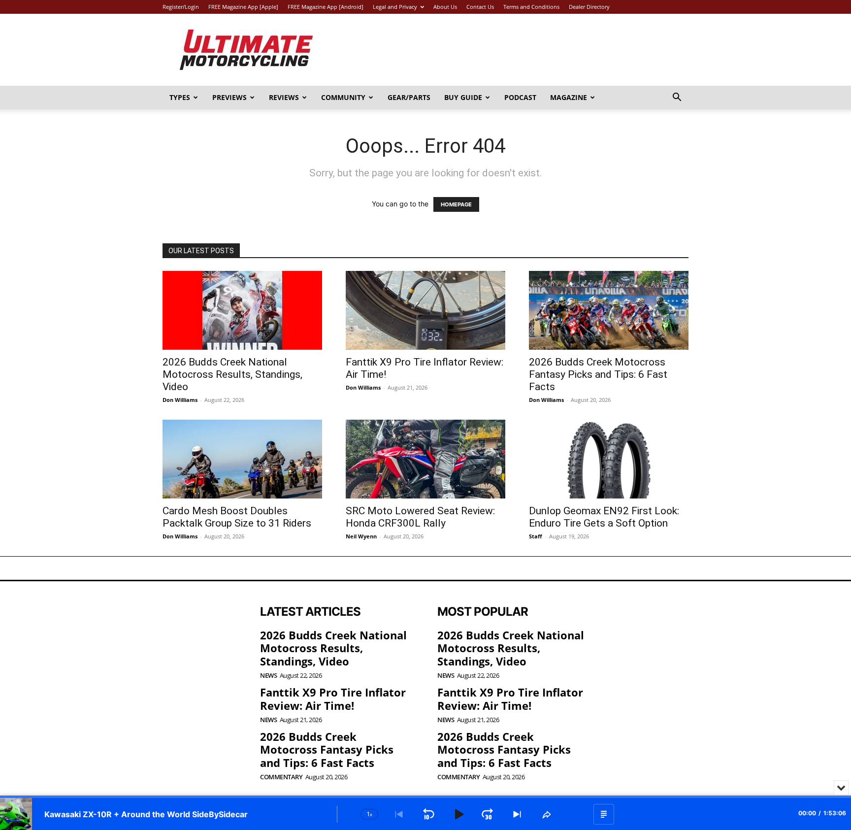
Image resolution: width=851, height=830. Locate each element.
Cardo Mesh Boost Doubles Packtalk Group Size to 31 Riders (237, 517)
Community (343, 97)
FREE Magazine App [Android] (325, 6)
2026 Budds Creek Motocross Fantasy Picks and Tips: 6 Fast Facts (598, 374)
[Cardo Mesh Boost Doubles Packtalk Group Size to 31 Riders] (242, 459)
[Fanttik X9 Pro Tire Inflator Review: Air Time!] (425, 310)
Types (179, 97)
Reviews (284, 97)
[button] (676, 98)
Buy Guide (463, 97)
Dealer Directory (589, 6)
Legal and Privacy (395, 6)
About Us (445, 6)
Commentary (281, 777)
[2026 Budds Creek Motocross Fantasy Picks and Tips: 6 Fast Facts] (608, 310)
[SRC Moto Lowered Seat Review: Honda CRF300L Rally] (425, 459)
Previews (229, 97)
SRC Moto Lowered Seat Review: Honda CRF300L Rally (420, 517)
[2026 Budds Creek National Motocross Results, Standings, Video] (242, 310)
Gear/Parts (409, 97)
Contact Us (480, 6)
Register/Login (181, 6)
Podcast (520, 97)
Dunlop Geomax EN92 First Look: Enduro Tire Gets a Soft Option (604, 517)
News (268, 675)
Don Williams (180, 399)
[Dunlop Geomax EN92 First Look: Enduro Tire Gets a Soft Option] (608, 459)
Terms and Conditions (531, 6)
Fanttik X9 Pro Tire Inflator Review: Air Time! (333, 698)
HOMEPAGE (456, 204)
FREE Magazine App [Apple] (243, 6)
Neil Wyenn (361, 536)
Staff (535, 536)
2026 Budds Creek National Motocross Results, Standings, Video (232, 374)
